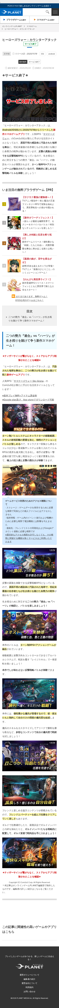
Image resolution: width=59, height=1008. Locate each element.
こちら (37, 889)
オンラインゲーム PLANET (11, 12)
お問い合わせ (29, 991)
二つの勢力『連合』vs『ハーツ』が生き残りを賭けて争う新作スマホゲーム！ (30, 319)
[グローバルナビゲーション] (55, 12)
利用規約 (29, 987)
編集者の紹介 (29, 979)
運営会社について (29, 983)
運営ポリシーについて (29, 975)
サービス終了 (34, 62)
